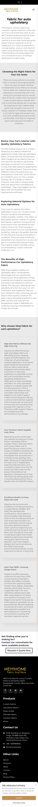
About (5, 760)
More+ (5, 721)
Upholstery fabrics (10, 708)
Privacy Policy (9, 777)
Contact (6, 770)
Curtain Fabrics (9, 704)
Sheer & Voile (8, 711)
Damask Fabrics (10, 714)
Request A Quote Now (19, 650)
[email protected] (13, 747)
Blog (5, 774)
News (5, 767)
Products (7, 763)
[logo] (11, 9)
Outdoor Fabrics (10, 718)
